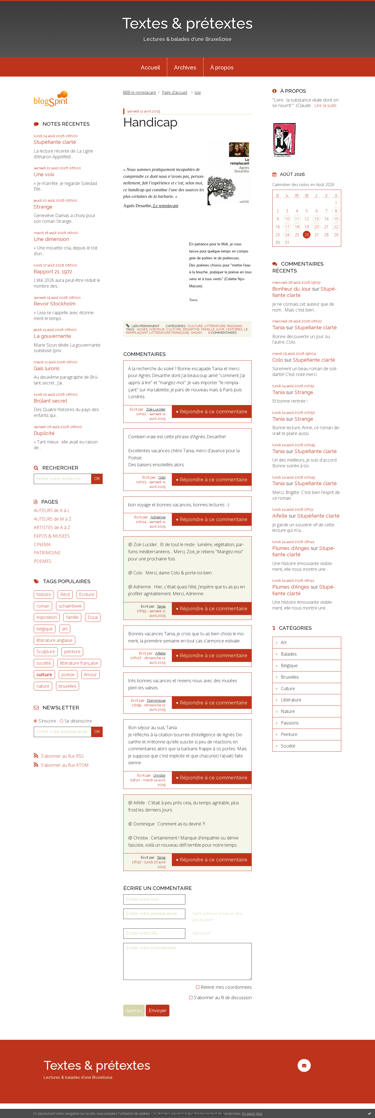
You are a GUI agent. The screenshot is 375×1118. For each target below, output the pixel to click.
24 (287, 234)
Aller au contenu (19, 5)
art (65, 629)
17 (287, 226)
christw (159, 775)
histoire (44, 594)
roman (43, 606)
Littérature (214, 326)
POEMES (42, 561)
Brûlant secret (50, 401)
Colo (162, 477)
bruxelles (67, 686)
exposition (47, 617)
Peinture (289, 734)
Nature (288, 711)
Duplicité (44, 433)
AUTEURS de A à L (52, 510)
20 (316, 226)
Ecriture (86, 594)
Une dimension (51, 239)
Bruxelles (290, 677)
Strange (43, 207)
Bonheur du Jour (291, 289)
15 (336, 218)
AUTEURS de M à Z (52, 519)
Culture (195, 326)
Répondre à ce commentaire (213, 411)
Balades (289, 654)
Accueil (150, 67)
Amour (90, 675)
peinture (72, 651)
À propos (222, 67)
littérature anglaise (54, 640)
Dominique (156, 700)
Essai (93, 617)
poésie (68, 675)
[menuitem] (150, 67)
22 (336, 226)
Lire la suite (325, 105)
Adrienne (158, 517)
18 (297, 226)
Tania (161, 606)
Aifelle (160, 653)
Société (288, 746)
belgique (45, 629)
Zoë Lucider (156, 409)
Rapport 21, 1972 (53, 271)
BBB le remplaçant (139, 92)
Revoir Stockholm (54, 304)
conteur (157, 329)
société (44, 663)
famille (72, 617)
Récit (65, 594)
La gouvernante (52, 336)
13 (316, 218)
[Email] (304, 1065)
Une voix (44, 174)
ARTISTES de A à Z (52, 527)
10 (287, 218)
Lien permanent (145, 326)
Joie (198, 92)
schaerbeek (70, 606)
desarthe (191, 329)
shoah (196, 333)
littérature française (79, 663)
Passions (234, 326)
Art (284, 642)
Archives (185, 67)
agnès (142, 329)
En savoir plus (252, 1113)
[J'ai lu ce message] (369, 1113)
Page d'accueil (174, 92)
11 (297, 218)
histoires (234, 329)
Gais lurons (47, 368)
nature (43, 686)
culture (44, 675)
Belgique (289, 665)
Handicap (150, 122)
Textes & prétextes (187, 23)
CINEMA (42, 544)
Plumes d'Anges (290, 548)
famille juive (213, 329)
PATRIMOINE (47, 553)
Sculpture (46, 651)
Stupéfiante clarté (55, 142)
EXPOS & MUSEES (52, 536)
